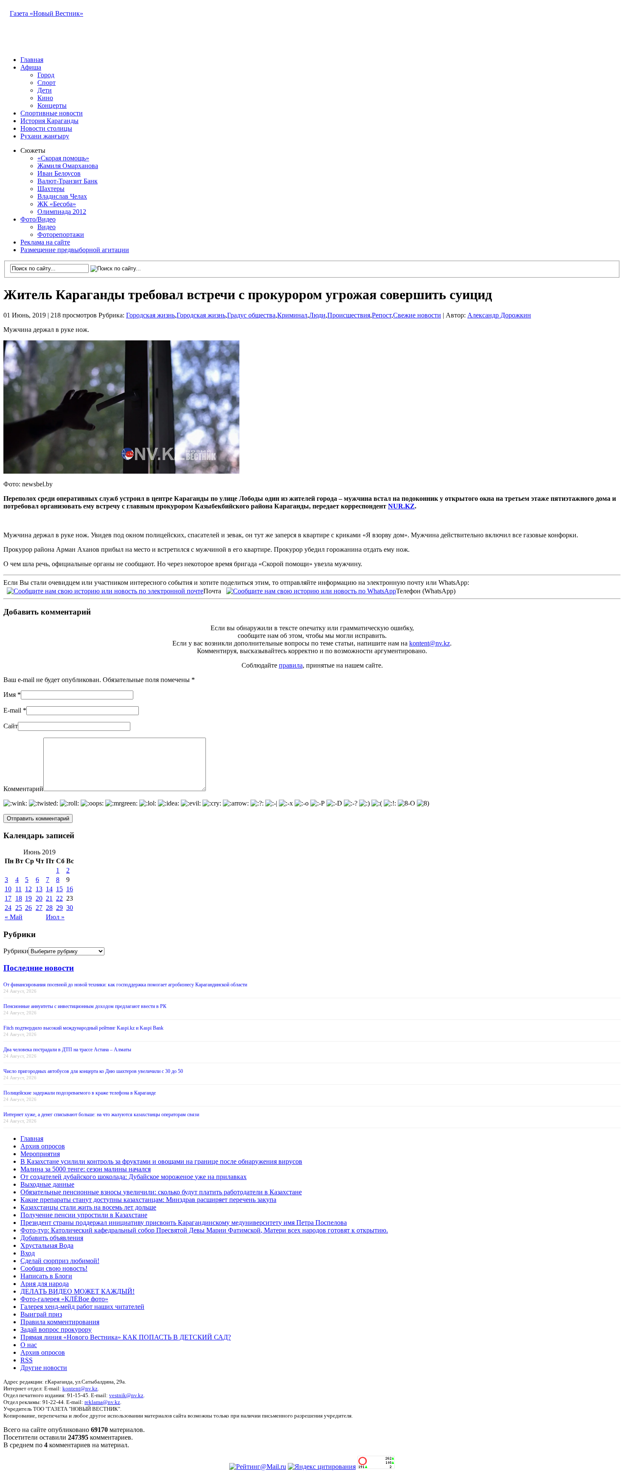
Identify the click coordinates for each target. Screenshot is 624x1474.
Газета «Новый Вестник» (46, 13)
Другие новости (43, 1367)
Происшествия (348, 315)
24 (8, 907)
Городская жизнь (150, 315)
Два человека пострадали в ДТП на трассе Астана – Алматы (67, 1050)
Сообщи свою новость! (53, 1268)
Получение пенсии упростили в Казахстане (83, 1215)
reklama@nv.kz (102, 1402)
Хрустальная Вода (46, 1245)
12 (28, 889)
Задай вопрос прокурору (56, 1329)
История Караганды (49, 120)
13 (39, 889)
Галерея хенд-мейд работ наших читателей (82, 1306)
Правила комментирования (59, 1321)
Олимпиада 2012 (61, 211)
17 (8, 898)
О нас (28, 1344)
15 (59, 889)
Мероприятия (40, 1153)
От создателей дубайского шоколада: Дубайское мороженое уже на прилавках (133, 1176)
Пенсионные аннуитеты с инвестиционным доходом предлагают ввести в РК (84, 1006)
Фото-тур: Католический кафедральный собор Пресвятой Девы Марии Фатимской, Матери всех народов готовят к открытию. (204, 1230)
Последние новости (38, 967)
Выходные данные (47, 1184)
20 (39, 898)
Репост (381, 315)
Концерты (52, 105)
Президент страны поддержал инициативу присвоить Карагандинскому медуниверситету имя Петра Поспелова (183, 1222)
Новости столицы (46, 128)
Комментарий (23, 788)
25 (18, 907)
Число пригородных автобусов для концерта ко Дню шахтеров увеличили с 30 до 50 (93, 1071)
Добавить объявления (51, 1237)
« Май (13, 917)
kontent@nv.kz (429, 643)
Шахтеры (51, 188)
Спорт (46, 82)
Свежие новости (417, 315)
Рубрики (15, 951)
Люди (317, 315)
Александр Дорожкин (499, 315)
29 (59, 907)
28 (49, 907)
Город (45, 75)
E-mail (12, 710)
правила (291, 665)
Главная (31, 59)
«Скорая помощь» (63, 158)
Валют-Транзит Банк (67, 181)
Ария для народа (44, 1283)
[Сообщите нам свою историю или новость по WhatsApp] (311, 590)
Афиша (30, 67)
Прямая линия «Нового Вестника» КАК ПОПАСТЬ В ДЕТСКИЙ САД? (125, 1337)
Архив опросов (42, 1146)
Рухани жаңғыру (44, 136)
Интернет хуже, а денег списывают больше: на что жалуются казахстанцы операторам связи (101, 1114)
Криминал (292, 315)
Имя (9, 694)
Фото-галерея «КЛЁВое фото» (64, 1299)
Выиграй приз (41, 1314)
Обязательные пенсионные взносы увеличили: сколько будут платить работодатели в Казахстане (161, 1192)
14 (49, 889)
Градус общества (251, 315)
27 (39, 907)
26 (28, 907)
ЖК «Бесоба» (56, 204)
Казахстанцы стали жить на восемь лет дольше (88, 1207)
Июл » (55, 917)
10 (8, 889)
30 (69, 907)
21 (49, 898)
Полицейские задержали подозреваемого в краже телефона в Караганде (79, 1093)
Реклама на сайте (45, 242)
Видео (46, 226)
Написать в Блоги (46, 1276)
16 (69, 889)
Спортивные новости (51, 113)
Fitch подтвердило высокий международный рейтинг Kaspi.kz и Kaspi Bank (83, 1028)
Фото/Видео (38, 219)
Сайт (10, 726)
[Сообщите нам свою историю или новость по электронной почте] (105, 590)
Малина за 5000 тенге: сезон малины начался (85, 1169)
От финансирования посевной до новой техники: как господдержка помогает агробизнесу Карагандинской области (125, 985)
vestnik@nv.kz (126, 1395)
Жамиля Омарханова (67, 165)
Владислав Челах (62, 196)
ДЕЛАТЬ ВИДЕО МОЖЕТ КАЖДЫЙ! (77, 1291)
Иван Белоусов (59, 173)
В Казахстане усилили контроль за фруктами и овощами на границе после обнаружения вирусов (161, 1161)
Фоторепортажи (60, 234)
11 (18, 889)
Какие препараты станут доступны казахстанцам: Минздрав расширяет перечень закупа (148, 1199)
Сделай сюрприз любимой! (59, 1260)
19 (28, 898)
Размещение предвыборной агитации (74, 249)
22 (59, 898)
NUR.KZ (401, 506)
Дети (44, 90)
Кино (45, 97)
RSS (26, 1360)
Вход (27, 1253)
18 (18, 898)
